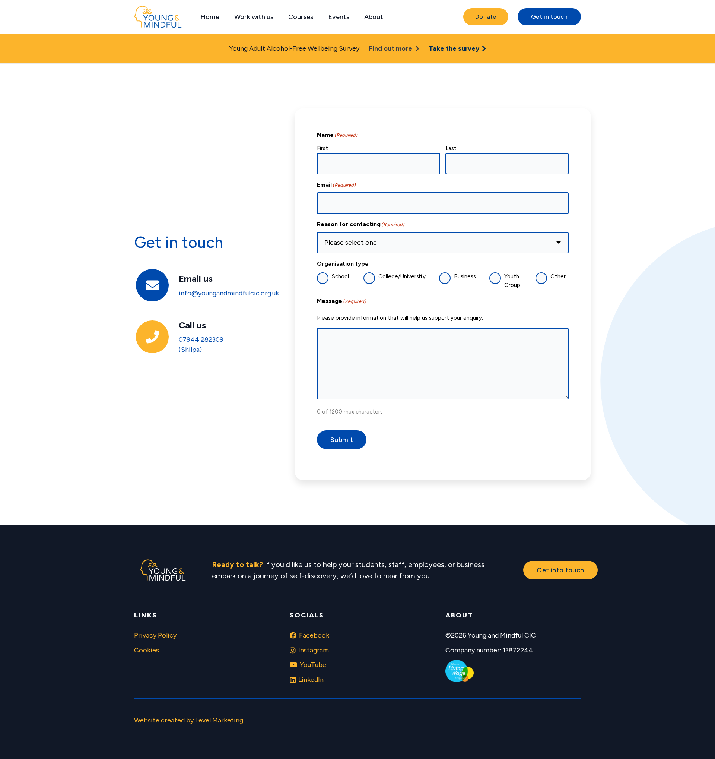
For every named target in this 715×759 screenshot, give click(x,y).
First (322, 148)
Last (451, 148)
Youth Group (512, 280)
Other (558, 276)
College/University (402, 276)
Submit (341, 440)
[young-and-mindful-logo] (158, 17)
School (340, 276)
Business (465, 276)
